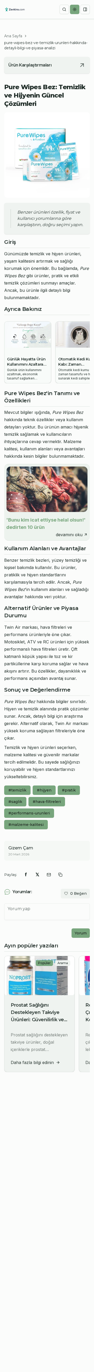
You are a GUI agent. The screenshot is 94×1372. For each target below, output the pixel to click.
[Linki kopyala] (60, 874)
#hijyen (44, 790)
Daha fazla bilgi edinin (32, 1062)
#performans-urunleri (29, 813)
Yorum (81, 933)
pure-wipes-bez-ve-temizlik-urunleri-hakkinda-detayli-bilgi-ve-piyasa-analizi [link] (45, 45)
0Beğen (78, 893)
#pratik (69, 790)
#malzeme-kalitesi (26, 824)
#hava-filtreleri (47, 801)
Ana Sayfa (13, 36)
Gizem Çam (20, 847)
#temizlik (17, 790)
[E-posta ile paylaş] (49, 874)
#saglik (15, 801)
